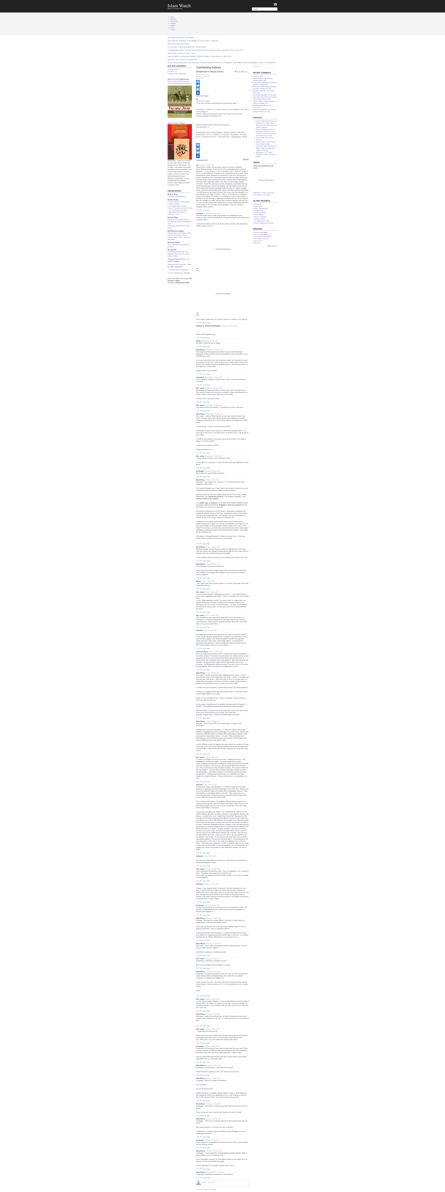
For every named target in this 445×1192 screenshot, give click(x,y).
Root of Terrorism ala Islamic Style (180, 208)
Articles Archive (173, 69)
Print (239, 72)
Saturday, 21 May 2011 (212, 869)
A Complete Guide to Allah (177, 206)
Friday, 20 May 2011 (213, 480)
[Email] (222, 89)
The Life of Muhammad (175, 273)
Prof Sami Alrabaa (174, 83)
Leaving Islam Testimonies (178, 74)
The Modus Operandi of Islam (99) (264, 95)
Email (245, 72)
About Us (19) (257, 76)
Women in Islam (174, 214)
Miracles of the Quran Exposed (179, 219)
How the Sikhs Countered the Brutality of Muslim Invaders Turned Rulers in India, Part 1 (200, 56)
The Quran (257, 204)
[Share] (222, 93)
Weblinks (274, 246)
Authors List (173, 71)
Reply (208, 210)
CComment (213, 1189)
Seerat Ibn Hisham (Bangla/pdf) (179, 270)
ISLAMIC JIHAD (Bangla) (177, 196)
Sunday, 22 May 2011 (213, 972)
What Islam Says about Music (178, 44)
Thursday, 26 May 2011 (214, 1151)
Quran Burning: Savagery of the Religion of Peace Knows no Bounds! (193, 41)
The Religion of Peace (261, 239)
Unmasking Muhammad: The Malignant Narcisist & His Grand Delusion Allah (178, 254)
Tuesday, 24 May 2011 (211, 1140)
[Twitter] (222, 85)
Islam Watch (179, 5)
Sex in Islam (258, 241)
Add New (245, 159)
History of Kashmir (260, 217)
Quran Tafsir (258, 206)
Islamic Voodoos (174, 204)
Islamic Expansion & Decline (263, 223)
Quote (204, 210)
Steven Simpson (173, 81)
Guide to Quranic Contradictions (179, 202)
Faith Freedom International (262, 236)
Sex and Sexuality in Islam (178, 210)
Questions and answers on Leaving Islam (183, 59)
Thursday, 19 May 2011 (212, 471)
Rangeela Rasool (174, 259)
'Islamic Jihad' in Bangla (176, 123)
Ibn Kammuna (186, 83)
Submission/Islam (260, 212)
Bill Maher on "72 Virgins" (262, 195)
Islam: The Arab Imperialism (177, 244)
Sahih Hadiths (259, 215)
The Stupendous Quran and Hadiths (181, 37)
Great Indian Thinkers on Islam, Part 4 (182, 53)
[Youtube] (275, 4)
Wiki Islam (257, 243)
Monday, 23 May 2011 (211, 1046)
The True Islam (258, 234)
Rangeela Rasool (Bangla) (177, 264)
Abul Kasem (184, 81)
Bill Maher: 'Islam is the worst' (264, 193)
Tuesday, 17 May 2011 (206, 165)
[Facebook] (222, 82)
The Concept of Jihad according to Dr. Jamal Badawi (187, 47)
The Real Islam (258, 232)
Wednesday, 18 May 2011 (212, 213)
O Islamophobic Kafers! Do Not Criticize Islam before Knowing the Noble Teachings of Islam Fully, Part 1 (206, 50)
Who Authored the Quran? (177, 212)
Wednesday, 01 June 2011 (215, 1172)
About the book (173, 79)
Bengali (170, 247)
